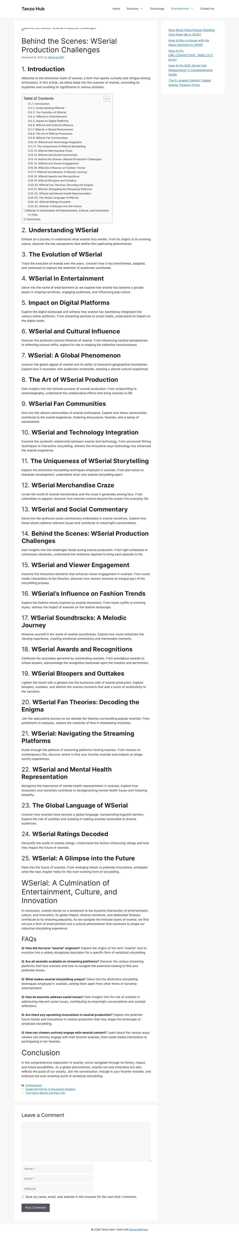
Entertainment (180, 8)
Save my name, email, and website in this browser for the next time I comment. (81, 1197)
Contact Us (207, 8)
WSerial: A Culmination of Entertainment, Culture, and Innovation (67, 210)
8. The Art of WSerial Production (52, 133)
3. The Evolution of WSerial (49, 112)
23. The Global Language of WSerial (56, 197)
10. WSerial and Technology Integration (58, 142)
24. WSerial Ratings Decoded (52, 201)
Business (132, 8)
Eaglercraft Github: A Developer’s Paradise (50, 1089)
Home (116, 8)
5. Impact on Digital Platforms (51, 120)
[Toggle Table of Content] (105, 99)
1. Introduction (41, 103)
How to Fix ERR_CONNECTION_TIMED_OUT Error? (190, 55)
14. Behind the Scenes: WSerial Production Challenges (67, 159)
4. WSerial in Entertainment (50, 116)
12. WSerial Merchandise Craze (53, 150)
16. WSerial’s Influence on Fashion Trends (59, 167)
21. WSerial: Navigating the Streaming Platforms (63, 189)
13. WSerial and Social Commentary (56, 155)
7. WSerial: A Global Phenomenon (52, 129)
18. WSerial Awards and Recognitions (56, 176)
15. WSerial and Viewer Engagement (56, 163)
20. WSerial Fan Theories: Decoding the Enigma (63, 185)
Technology (157, 8)
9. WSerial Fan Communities (50, 137)
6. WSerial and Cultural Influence (53, 125)
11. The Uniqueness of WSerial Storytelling (59, 146)
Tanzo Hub (33, 8)
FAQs (34, 214)
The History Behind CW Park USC (45, 1092)
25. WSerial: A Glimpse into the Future (58, 206)
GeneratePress (138, 1229)
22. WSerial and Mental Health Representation (62, 193)
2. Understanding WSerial (48, 108)
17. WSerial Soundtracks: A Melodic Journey (60, 172)
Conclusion (33, 219)
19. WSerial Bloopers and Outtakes (55, 180)
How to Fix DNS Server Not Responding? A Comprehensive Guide (190, 70)
